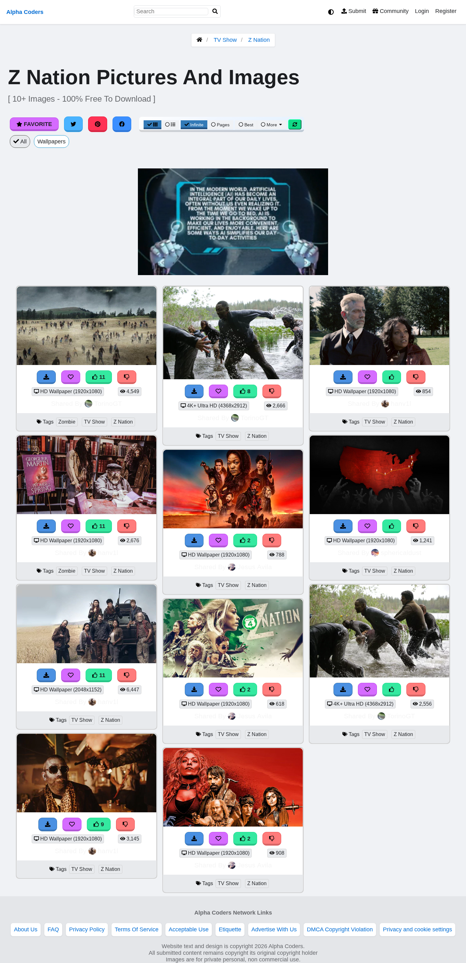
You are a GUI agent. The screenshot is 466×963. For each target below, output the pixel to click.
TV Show (225, 40)
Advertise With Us (274, 929)
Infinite (197, 124)
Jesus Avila (254, 566)
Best (248, 124)
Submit (356, 11)
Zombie (66, 422)
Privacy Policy (87, 929)
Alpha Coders (24, 12)
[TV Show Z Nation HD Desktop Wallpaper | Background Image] (233, 526)
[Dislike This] (272, 540)
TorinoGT (108, 403)
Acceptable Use (189, 929)
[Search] (215, 11)
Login (422, 11)
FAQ (53, 929)
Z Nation (259, 40)
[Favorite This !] (218, 540)
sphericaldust (401, 552)
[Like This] (391, 377)
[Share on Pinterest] (97, 124)
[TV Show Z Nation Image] (379, 363)
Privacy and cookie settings (417, 929)
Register (445, 11)
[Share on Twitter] (73, 124)
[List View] (170, 124)
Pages (223, 124)
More (271, 124)
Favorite (37, 124)
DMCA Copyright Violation (340, 929)
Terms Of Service (137, 929)
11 (101, 377)
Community (393, 11)
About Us (25, 929)
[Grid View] (152, 124)
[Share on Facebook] (122, 124)
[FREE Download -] (194, 540)
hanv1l (108, 552)
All (23, 141)
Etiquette (230, 929)
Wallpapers (51, 141)
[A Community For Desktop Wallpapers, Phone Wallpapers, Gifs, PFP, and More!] (199, 40)
